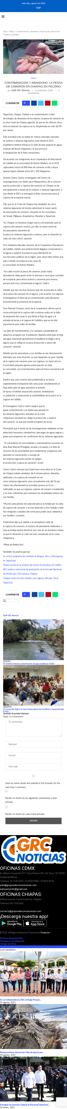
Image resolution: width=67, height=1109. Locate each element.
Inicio (5, 32)
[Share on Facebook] (34, 103)
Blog (12, 32)
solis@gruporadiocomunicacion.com (18, 885)
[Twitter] (31, 7)
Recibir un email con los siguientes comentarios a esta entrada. (31, 800)
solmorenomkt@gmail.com (14, 889)
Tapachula (8, 583)
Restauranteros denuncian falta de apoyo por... (22, 1052)
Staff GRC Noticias (21, 90)
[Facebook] (27, 7)
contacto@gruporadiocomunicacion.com (20, 911)
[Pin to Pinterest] (47, 103)
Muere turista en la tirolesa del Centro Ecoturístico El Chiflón (32, 565)
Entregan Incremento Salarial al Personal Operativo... (25, 1105)
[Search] (63, 16)
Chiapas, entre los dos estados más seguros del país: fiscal (30, 578)
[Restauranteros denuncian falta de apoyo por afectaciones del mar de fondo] (33, 1026)
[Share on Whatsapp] (54, 103)
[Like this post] (27, 103)
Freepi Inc (45, 932)
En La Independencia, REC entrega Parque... (20, 1000)
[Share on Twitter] (41, 103)
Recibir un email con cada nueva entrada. (25, 814)
